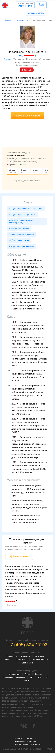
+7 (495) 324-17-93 (25, 4)
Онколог (7, 59)
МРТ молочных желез (19, 240)
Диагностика (14, 674)
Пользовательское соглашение (27, 745)
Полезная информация (25, 741)
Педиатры (25, 656)
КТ (47, 677)
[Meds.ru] (27, 625)
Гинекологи (12, 656)
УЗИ (40, 677)
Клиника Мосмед (16, 155)
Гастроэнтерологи (40, 660)
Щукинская (13, 164)
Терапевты (39, 656)
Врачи (27, 674)
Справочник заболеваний (14, 677)
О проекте (18, 738)
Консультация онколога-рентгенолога (26, 208)
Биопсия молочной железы (21, 234)
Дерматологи (27, 663)
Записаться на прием (27, 115)
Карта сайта (32, 738)
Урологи (7, 660)
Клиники (38, 674)
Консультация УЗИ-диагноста (22, 214)
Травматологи (21, 660)
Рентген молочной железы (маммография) (21, 221)
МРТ (31, 677)
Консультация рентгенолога (21, 246)
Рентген (27, 681)
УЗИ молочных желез (19, 228)
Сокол (24, 164)
